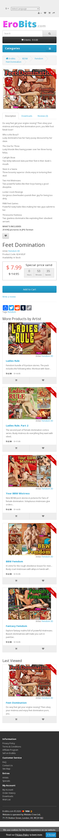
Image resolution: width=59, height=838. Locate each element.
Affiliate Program (10, 750)
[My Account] (40, 13)
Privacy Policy (8, 743)
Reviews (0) (43, 116)
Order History (8, 793)
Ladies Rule (13, 360)
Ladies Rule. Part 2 (17, 425)
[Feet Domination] (29, 88)
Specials (6, 780)
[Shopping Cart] (49, 13)
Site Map (6, 768)
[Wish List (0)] (45, 13)
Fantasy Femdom (16, 626)
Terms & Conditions (11, 746)
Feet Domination (16, 702)
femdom (12, 312)
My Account (7, 789)
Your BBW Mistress (18, 493)
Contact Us (7, 765)
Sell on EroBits (9, 753)
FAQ (4, 762)
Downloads (26, 116)
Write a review (9, 296)
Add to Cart (29, 289)
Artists (5, 777)
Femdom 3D (14, 251)
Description (10, 116)
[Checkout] (54, 13)
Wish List (6, 799)
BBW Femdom (14, 561)
